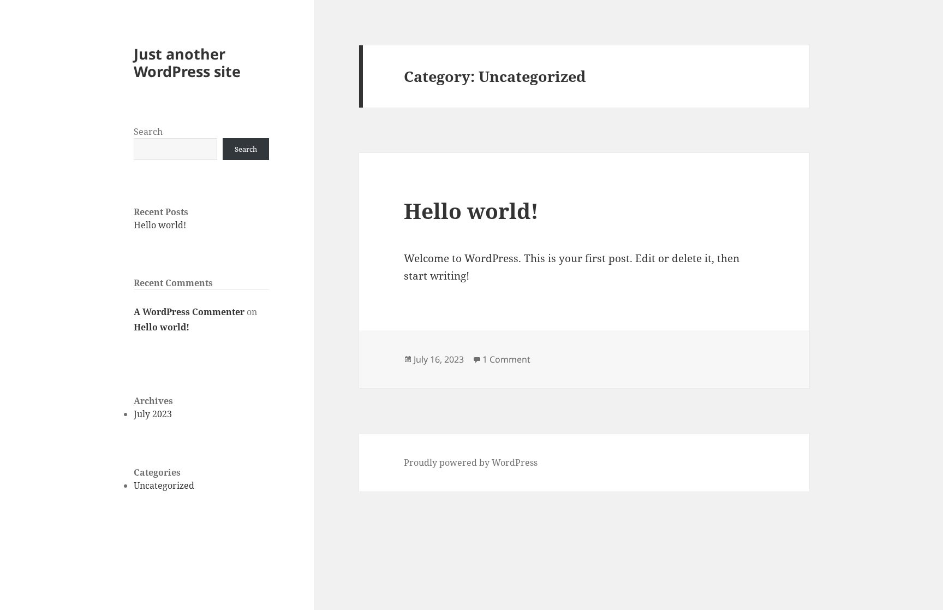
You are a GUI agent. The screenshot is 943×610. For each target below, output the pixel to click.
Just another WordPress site (187, 62)
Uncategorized (164, 485)
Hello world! (160, 225)
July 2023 (153, 414)
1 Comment (506, 359)
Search (148, 132)
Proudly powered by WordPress (471, 463)
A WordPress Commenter (189, 312)
